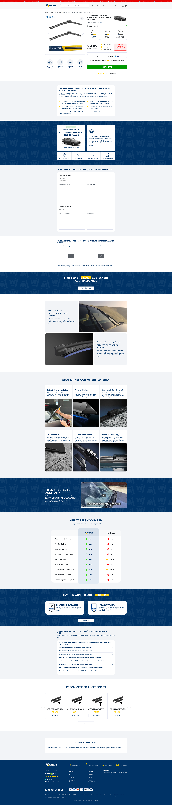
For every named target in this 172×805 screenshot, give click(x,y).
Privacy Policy (91, 750)
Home (46, 12)
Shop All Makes (72, 751)
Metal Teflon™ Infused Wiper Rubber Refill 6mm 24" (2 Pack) (117, 680)
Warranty (90, 748)
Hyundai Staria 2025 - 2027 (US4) (68, 717)
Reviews (94, 6)
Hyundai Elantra (58, 12)
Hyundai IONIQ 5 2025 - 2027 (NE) (86, 718)
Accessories (111, 6)
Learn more (91, 145)
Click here (99, 22)
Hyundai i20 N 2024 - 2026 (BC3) (86, 720)
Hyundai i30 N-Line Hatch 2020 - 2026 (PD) (114, 718)
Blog (69, 745)
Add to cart (107, 67)
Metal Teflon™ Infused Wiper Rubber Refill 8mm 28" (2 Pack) (55, 680)
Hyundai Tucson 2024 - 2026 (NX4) (54, 717)
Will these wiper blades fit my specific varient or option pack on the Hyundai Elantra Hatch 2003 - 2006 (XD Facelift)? (85, 614)
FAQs (70, 750)
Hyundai (51, 12)
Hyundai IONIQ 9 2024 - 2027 (74, 718)
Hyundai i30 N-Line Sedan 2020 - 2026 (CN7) (57, 720)
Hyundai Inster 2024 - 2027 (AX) (99, 718)
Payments (90, 745)
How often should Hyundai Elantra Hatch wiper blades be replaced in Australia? (80, 629)
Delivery (90, 744)
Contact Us (117, 6)
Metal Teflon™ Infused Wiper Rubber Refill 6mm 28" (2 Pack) (96, 680)
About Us (70, 744)
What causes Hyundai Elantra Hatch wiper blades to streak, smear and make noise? (81, 632)
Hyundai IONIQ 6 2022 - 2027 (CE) (61, 718)
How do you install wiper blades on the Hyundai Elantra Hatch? (75, 622)
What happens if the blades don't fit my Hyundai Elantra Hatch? (76, 635)
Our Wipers (99, 6)
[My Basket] (126, 6)
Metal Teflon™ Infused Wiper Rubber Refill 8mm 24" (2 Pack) (75, 680)
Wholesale (71, 753)
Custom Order (71, 748)
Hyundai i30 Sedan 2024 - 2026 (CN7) (100, 720)
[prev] (43, 678)
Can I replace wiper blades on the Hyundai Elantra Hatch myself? (76, 618)
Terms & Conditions (92, 753)
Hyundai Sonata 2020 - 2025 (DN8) (110, 717)
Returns (90, 747)
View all (86, 694)
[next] (129, 678)
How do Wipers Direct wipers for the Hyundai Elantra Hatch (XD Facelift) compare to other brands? (83, 643)
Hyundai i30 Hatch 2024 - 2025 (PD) (72, 720)
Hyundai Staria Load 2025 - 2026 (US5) (82, 717)
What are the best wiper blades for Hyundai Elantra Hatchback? (76, 625)
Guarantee (105, 6)
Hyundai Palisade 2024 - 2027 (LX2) (96, 717)
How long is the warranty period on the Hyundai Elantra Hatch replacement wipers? (81, 639)
